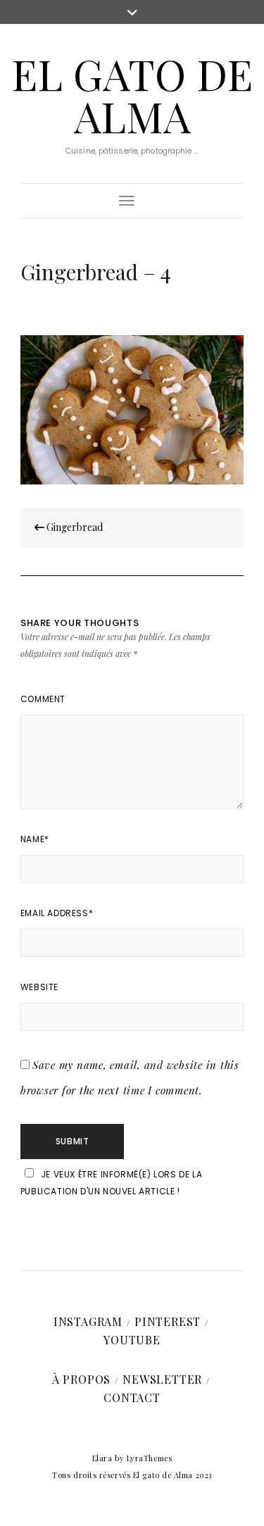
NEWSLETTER (162, 1379)
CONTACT (132, 1397)
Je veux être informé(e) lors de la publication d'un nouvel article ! (111, 1182)
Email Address (56, 913)
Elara (102, 1458)
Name (34, 839)
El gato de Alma (132, 94)
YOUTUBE (132, 1339)
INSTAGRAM (88, 1321)
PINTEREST (167, 1321)
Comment (42, 699)
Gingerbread (73, 527)
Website (39, 987)
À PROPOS (81, 1379)
